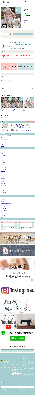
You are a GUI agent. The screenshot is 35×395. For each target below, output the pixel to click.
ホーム (1, 5)
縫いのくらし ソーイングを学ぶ (27, 390)
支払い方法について (6, 389)
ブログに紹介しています (20, 127)
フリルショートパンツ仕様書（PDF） (8, 80)
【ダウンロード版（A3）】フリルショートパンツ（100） (6, 109)
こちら (20, 55)
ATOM (16, 390)
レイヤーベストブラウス (14, 124)
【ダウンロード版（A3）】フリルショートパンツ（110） (17, 109)
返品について (17, 389)
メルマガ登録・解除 (5, 390)
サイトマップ (18, 390)
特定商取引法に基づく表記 (23, 389)
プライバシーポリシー (30, 389)
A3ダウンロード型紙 (5, 5)
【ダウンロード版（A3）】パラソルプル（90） (28, 109)
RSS (14, 390)
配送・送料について (12, 389)
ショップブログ (11, 390)
